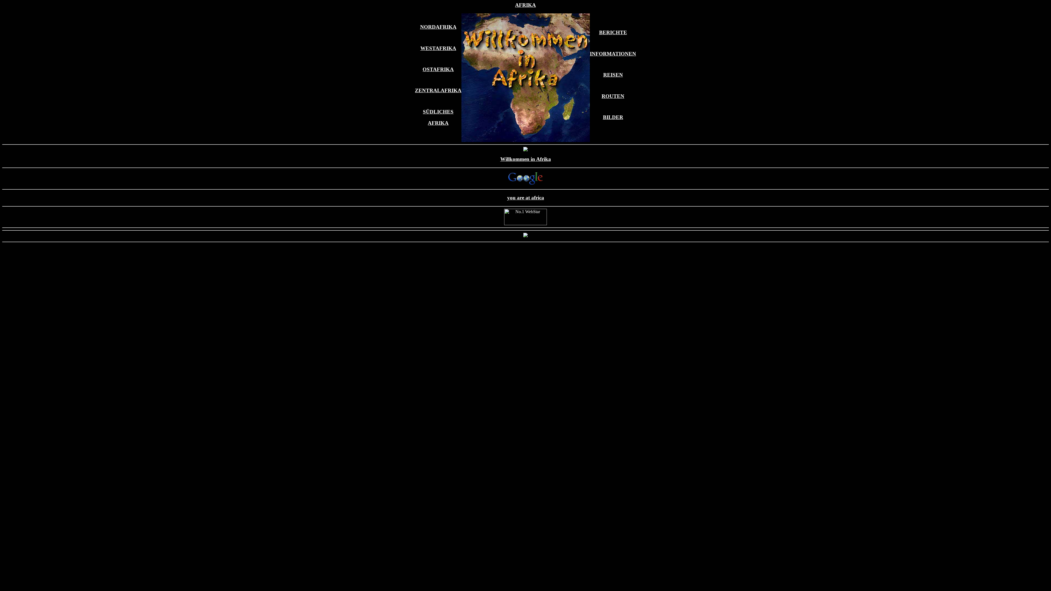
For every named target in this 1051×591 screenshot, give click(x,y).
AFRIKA (525, 5)
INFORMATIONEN (613, 54)
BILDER (613, 117)
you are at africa (525, 198)
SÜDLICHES (438, 112)
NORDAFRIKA (438, 27)
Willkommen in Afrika (525, 159)
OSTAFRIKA (438, 69)
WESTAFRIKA (438, 48)
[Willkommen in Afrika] (525, 183)
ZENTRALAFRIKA (438, 90)
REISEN (613, 75)
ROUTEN (613, 96)
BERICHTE (613, 32)
